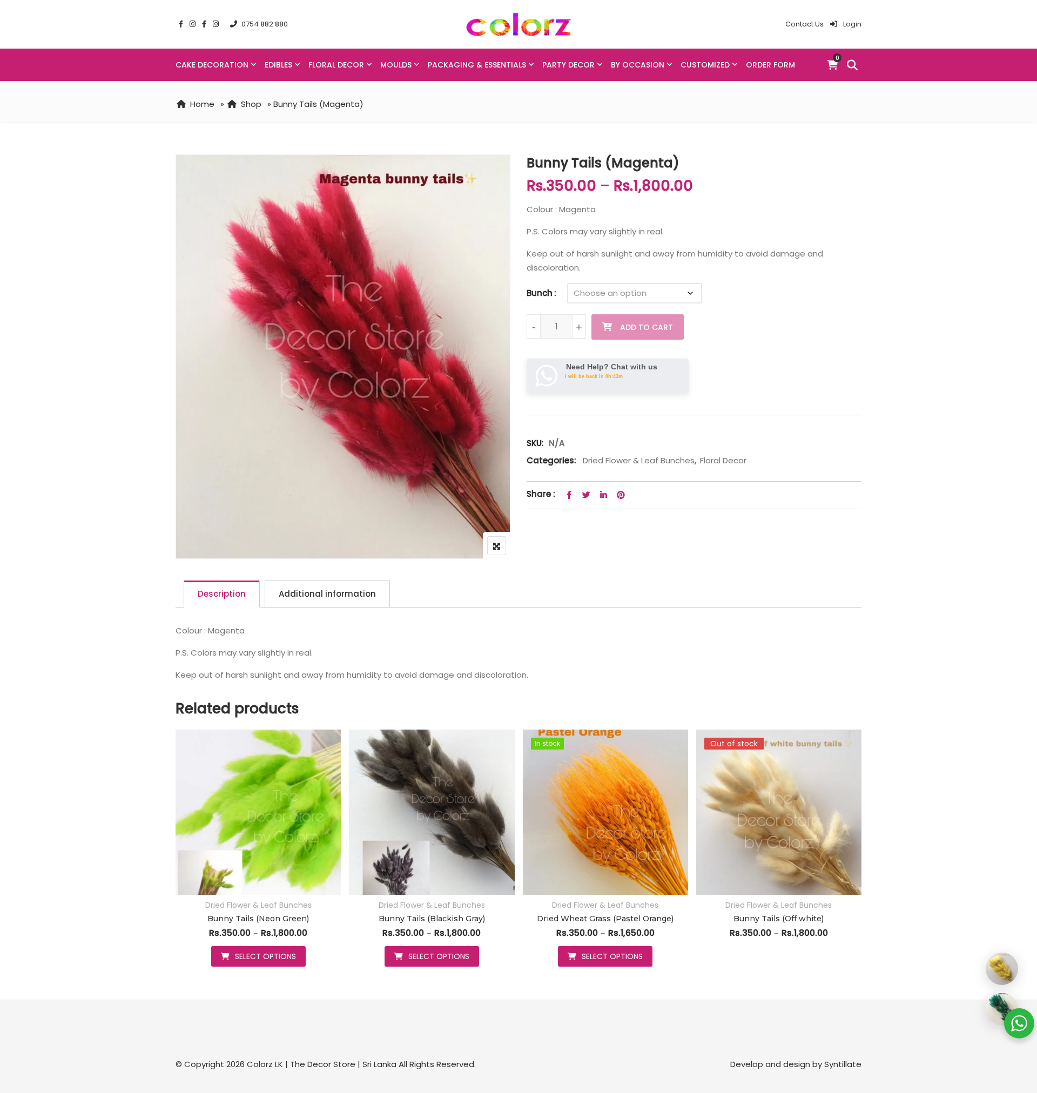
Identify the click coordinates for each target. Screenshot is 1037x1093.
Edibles (278, 64)
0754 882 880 (264, 24)
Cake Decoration (212, 64)
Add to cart (646, 327)
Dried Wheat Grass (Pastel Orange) (605, 918)
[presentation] (183, 859)
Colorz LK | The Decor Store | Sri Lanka (321, 1064)
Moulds (396, 64)
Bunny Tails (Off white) (778, 918)
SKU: (535, 443)
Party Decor (568, 64)
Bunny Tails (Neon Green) (258, 918)
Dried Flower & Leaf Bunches (639, 460)
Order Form (770, 64)
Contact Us (804, 24)
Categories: (551, 460)
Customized (705, 64)
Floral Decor (336, 64)
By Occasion (637, 64)
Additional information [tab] (327, 593)
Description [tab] (222, 593)
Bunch (540, 293)
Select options (265, 956)
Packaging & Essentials (477, 64)
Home (202, 104)
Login (851, 24)
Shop (251, 104)
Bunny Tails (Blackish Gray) (432, 918)
